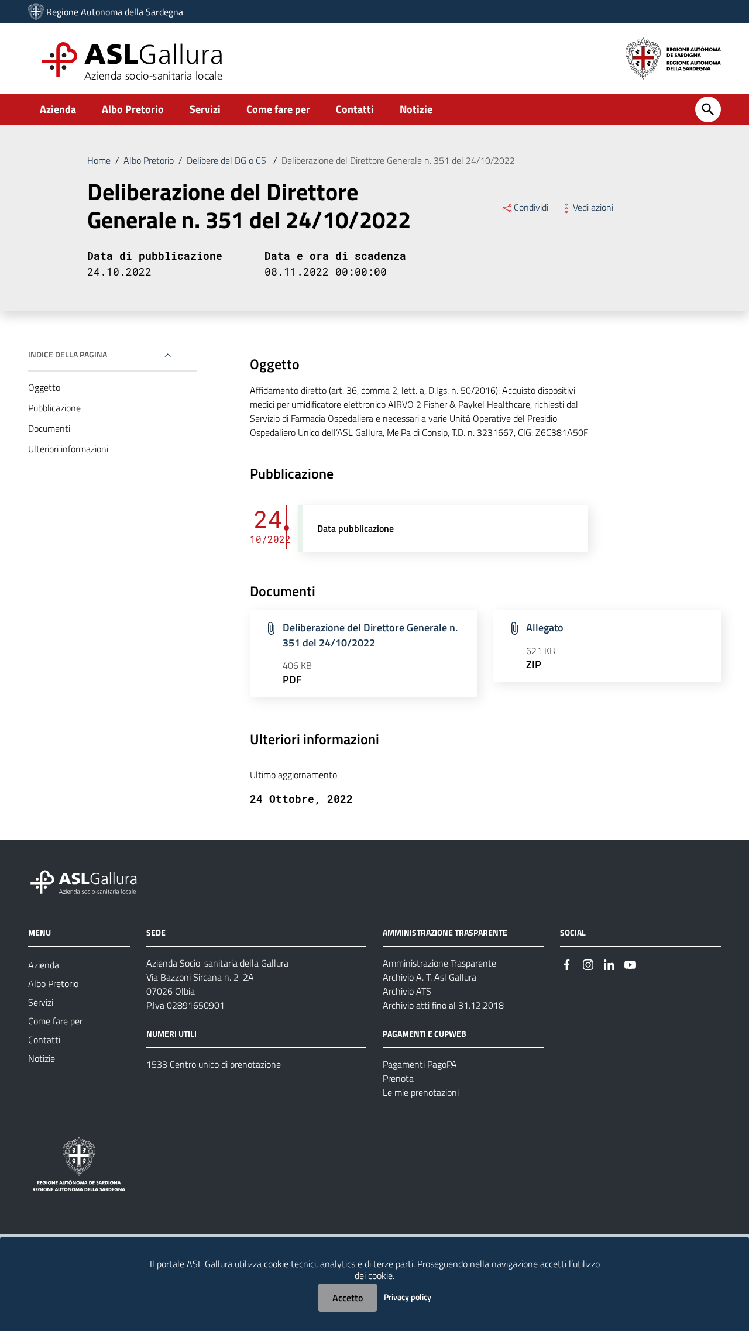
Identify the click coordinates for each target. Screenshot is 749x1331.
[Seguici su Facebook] (567, 964)
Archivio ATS (407, 991)
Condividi (531, 207)
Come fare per (278, 109)
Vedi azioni (593, 207)
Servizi (205, 109)
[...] (89, 880)
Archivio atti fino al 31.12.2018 (443, 1005)
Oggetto (44, 387)
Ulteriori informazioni (68, 449)
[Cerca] (708, 109)
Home (99, 160)
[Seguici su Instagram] (588, 964)
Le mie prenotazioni (421, 1092)
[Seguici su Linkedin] (609, 964)
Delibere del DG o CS (228, 160)
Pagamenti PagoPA (420, 1064)
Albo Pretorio (133, 109)
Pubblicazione (54, 408)
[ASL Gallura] (36, 12)
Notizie (416, 109)
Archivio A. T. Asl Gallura (429, 977)
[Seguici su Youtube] (630, 964)
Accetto (347, 1298)
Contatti (355, 109)
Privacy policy (407, 1297)
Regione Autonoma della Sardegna (114, 12)
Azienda (58, 109)
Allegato (545, 627)
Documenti (49, 428)
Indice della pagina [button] (67, 354)
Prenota (398, 1078)
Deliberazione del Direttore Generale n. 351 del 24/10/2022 (370, 635)
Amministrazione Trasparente (439, 963)
